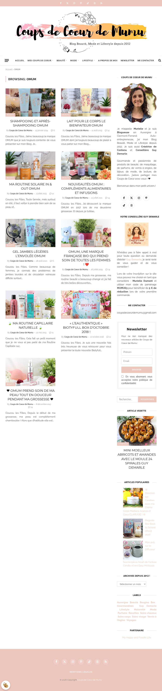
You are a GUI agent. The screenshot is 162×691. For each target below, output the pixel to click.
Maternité (139, 609)
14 (108, 130)
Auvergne (122, 602)
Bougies (144, 602)
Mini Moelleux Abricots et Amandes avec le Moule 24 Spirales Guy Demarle (137, 458)
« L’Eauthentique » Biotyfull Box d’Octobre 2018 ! (86, 327)
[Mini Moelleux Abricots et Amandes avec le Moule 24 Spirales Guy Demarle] (136, 431)
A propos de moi (108, 60)
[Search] (159, 60)
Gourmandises (125, 605)
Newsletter (127, 60)
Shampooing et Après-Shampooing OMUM (30, 123)
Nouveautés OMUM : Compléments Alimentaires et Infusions (86, 188)
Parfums (122, 613)
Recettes (134, 613)
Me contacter (145, 60)
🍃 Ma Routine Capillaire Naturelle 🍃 (30, 325)
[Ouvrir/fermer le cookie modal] (5, 685)
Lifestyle (87, 60)
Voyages (131, 620)
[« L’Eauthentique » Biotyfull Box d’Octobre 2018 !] (86, 305)
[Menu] (7, 60)
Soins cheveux (148, 613)
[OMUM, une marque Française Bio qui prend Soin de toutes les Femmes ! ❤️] (86, 233)
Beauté (61, 60)
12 (53, 193)
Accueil (19, 60)
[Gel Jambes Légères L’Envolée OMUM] (30, 233)
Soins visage (139, 616)
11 (52, 333)
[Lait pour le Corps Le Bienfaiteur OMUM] (86, 102)
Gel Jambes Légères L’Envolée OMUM (30, 254)
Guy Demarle (133, 259)
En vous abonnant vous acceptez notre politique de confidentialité (136, 379)
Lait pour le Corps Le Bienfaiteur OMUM (86, 123)
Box (153, 602)
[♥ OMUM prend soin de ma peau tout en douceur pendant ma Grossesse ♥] (30, 372)
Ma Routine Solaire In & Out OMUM (30, 186)
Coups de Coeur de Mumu (20, 130)
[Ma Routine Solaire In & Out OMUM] (30, 166)
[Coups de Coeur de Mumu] (81, 31)
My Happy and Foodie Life (136, 637)
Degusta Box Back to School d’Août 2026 (150, 527)
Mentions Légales (81, 672)
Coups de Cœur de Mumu (89, 680)
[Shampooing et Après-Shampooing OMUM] (30, 102)
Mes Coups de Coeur (39, 60)
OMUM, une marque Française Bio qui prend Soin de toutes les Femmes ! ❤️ (86, 258)
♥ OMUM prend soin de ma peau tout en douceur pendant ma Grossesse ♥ (30, 395)
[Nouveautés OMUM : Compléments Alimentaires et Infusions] (86, 166)
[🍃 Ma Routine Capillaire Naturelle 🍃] (30, 305)
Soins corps (124, 616)
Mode (73, 60)
